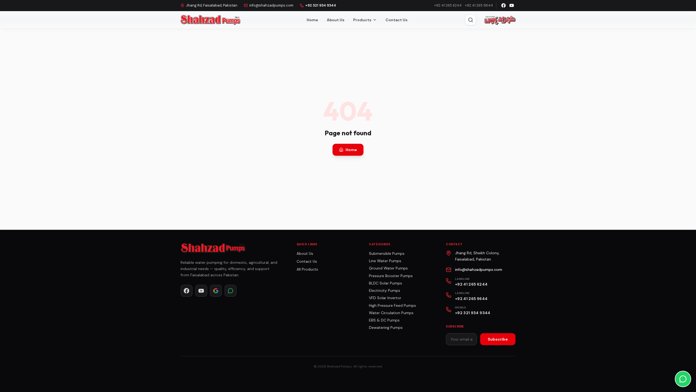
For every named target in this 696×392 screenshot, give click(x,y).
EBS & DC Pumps (384, 320)
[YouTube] (511, 5)
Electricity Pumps (384, 290)
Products (362, 19)
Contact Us (397, 19)
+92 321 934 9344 (320, 5)
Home (312, 19)
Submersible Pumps (387, 253)
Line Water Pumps (385, 260)
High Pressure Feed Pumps (392, 305)
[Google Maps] (216, 291)
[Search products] (470, 19)
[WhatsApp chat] (683, 379)
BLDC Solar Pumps (385, 283)
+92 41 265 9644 (479, 5)
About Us (335, 19)
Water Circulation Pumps (391, 312)
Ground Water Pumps (388, 268)
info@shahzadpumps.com (271, 5)
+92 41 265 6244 (448, 5)
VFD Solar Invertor (385, 297)
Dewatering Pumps (386, 327)
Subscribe (498, 339)
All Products (307, 269)
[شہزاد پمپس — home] (499, 20)
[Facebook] (503, 5)
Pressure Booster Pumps (391, 275)
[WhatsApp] (231, 291)
